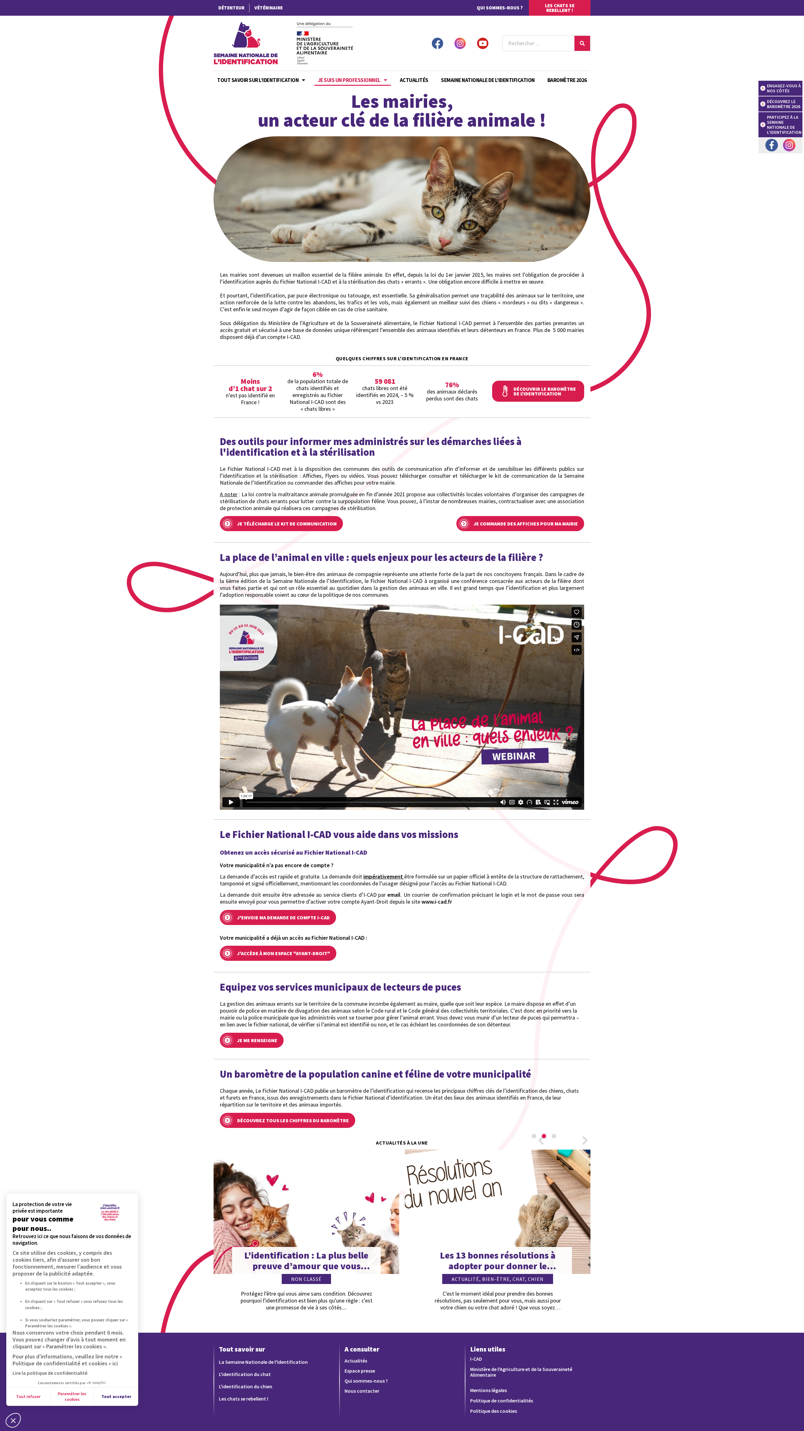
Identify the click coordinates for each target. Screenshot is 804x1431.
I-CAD (476, 1359)
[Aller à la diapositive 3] (554, 1136)
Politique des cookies (493, 1411)
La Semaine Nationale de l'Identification (263, 1362)
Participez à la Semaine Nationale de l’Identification (784, 124)
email (393, 894)
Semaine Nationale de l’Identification (488, 80)
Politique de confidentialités (501, 1400)
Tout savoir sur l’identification (258, 80)
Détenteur (231, 8)
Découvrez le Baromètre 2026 (783, 104)
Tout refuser (28, 1396)
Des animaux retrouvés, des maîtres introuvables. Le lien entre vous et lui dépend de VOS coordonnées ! (497, 1260)
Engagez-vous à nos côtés (784, 88)
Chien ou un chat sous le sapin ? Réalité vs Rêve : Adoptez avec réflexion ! (306, 1260)
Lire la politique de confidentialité (50, 1373)
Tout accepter (116, 1396)
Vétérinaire (268, 8)
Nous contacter (362, 1391)
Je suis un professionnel (349, 80)
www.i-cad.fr (436, 901)
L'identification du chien (245, 1386)
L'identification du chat (245, 1374)
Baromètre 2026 (567, 80)
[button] (540, 1139)
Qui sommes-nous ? (500, 8)
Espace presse (360, 1371)
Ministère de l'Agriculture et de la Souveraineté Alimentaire (521, 1372)
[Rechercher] (582, 43)
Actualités (414, 80)
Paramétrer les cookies (72, 1396)
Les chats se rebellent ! (243, 1399)
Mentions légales (488, 1390)
